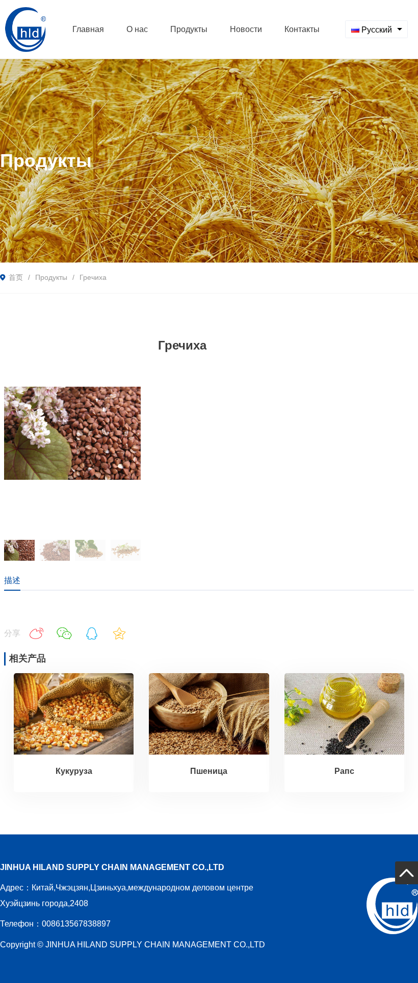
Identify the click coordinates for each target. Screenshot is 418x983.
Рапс (344, 771)
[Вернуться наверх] (406, 873)
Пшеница (208, 771)
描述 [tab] (12, 580)
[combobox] (376, 29)
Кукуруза (74, 771)
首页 (16, 277)
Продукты (51, 277)
